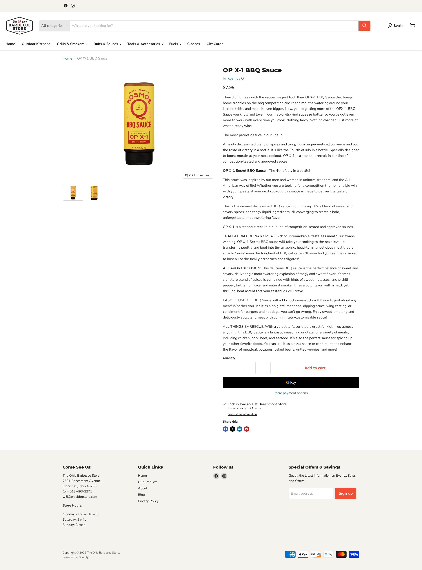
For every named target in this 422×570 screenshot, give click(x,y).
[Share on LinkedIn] (239, 429)
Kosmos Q (235, 78)
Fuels (174, 44)
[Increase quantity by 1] (261, 368)
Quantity (229, 358)
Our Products (147, 482)
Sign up (346, 493)
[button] (396, 25)
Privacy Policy (148, 501)
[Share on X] (232, 429)
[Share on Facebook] (225, 429)
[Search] (364, 26)
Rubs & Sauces (106, 44)
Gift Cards (215, 44)
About (142, 488)
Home (10, 44)
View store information (242, 414)
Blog (141, 494)
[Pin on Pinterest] (246, 429)
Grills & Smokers (71, 44)
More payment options (291, 393)
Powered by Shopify (76, 557)
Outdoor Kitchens (36, 44)
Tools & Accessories (144, 44)
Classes (193, 44)
